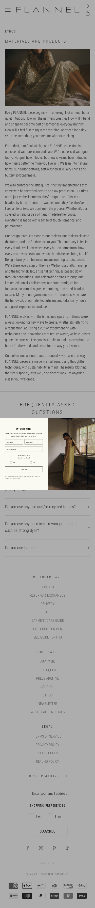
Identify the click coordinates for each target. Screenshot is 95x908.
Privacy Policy (16, 478)
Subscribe (24, 469)
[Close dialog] (93, 420)
